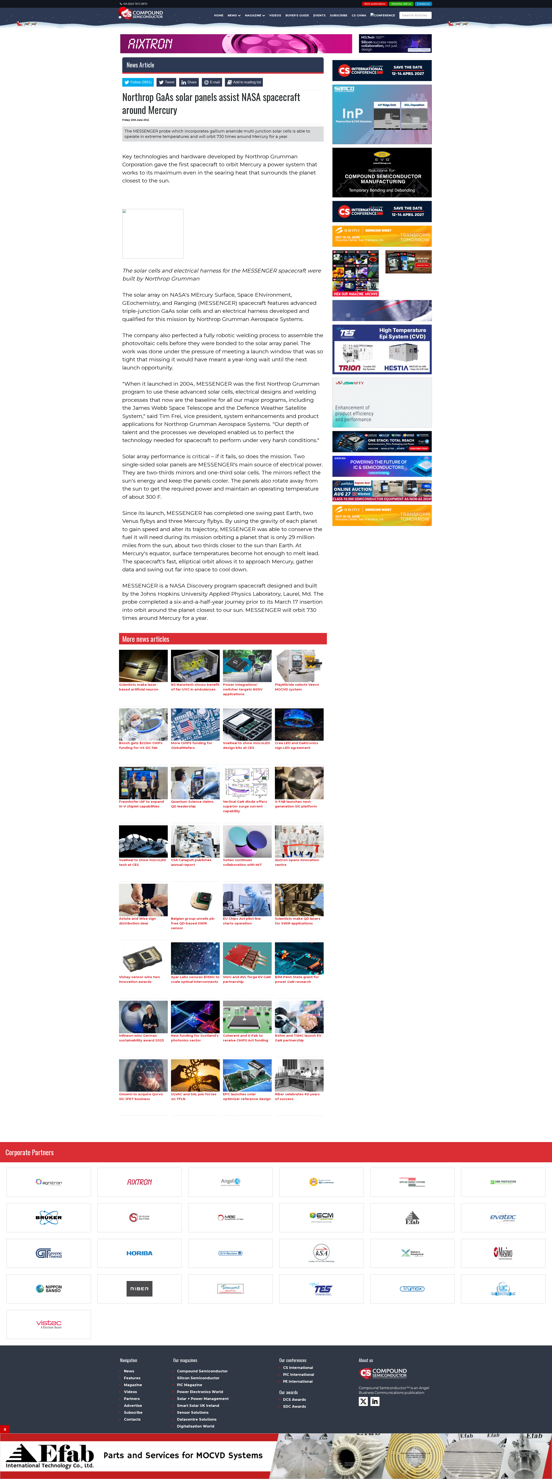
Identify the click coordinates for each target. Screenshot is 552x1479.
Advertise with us (401, 3)
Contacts (132, 1419)
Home (218, 15)
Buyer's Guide (297, 15)
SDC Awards (294, 1406)
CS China (359, 15)
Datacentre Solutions (196, 1419)
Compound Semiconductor (202, 1371)
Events (319, 15)
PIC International (298, 1375)
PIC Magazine (189, 1385)
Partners (132, 1399)
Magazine (253, 15)
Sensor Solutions (193, 1412)
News (233, 15)
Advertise (133, 1406)
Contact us (423, 3)
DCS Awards (294, 1400)
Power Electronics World (200, 1392)
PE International (298, 1381)
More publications (374, 3)
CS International (298, 1368)
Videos (275, 15)
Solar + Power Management (203, 1399)
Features (132, 1378)
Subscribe (338, 15)
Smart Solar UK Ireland (198, 1406)
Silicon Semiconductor (198, 1378)
